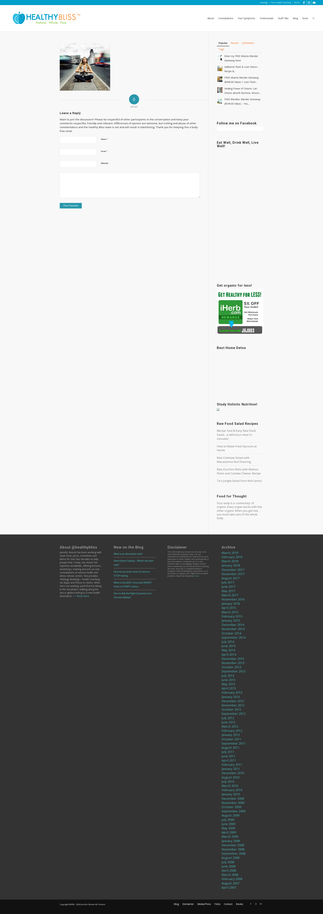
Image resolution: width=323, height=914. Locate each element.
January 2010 (231, 794)
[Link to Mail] (314, 2)
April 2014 (229, 654)
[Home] (44, 18)
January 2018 (231, 565)
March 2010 (230, 786)
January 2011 (231, 769)
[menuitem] (264, 2)
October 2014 (231, 633)
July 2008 (228, 862)
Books (297, 2)
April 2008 (229, 870)
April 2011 (229, 760)
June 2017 (228, 587)
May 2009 (228, 828)
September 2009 (233, 811)
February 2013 (232, 692)
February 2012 (232, 731)
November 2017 (233, 574)
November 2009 (233, 803)
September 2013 (233, 671)
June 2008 (228, 866)
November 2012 (233, 705)
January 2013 (231, 697)
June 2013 (228, 680)
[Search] (313, 18)
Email (104, 151)
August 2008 (230, 858)
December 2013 (233, 659)
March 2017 (230, 595)
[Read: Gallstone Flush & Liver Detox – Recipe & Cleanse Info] (220, 68)
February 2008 (232, 879)
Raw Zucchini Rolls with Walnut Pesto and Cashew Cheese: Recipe (239, 471)
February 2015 (232, 616)
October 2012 (231, 709)
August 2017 (230, 578)
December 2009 (233, 798)
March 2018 (230, 561)
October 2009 (231, 807)
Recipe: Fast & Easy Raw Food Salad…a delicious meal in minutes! (236, 435)
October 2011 (231, 739)
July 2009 (228, 820)
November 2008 (233, 849)
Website (104, 163)
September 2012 (233, 714)
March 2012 (230, 726)
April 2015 (229, 608)
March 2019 (230, 553)
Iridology (264, 2)
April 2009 (229, 832)
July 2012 (228, 718)
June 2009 (228, 824)
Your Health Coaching (281, 2)
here (197, 576)
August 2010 (230, 777)
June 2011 (228, 756)
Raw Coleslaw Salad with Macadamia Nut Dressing (234, 460)
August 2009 (230, 815)
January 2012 (231, 735)
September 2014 (233, 637)
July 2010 (228, 782)
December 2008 (233, 845)
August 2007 (230, 883)
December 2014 (233, 625)
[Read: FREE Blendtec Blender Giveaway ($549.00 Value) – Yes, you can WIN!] (220, 101)
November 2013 (233, 663)
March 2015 (230, 612)
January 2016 (231, 603)
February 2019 (232, 557)
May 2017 (228, 591)
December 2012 (233, 701)
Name (104, 139)
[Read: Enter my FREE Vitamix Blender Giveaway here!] (220, 57)
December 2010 (233, 773)
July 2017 (228, 582)
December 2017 (233, 570)
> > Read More (80, 596)
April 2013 (229, 688)
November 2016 (233, 599)
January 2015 (231, 620)
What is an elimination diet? (128, 554)
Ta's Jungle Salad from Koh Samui (239, 481)
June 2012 (228, 722)
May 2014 (228, 650)
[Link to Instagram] (309, 2)
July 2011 (228, 752)
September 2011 (233, 743)
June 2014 (228, 646)
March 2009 (230, 836)
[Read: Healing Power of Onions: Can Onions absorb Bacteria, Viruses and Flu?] (220, 90)
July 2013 (228, 676)
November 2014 (233, 629)
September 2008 (233, 853)
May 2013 (228, 684)
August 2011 (230, 748)
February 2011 (232, 765)
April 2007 (229, 887)
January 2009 (231, 841)
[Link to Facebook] (303, 2)
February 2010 (232, 790)
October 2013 (231, 667)
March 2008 (230, 875)
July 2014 (228, 642)
